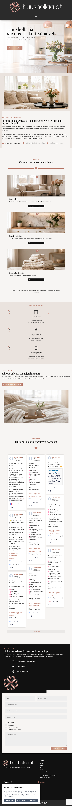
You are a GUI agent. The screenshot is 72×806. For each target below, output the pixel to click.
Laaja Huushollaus (12, 727)
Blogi (41, 767)
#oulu (20, 557)
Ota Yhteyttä (43, 772)
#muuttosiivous (13, 557)
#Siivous (19, 614)
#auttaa (20, 612)
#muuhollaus (13, 555)
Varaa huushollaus (15, 48)
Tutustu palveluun (35, 206)
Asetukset (33, 800)
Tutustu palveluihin (45, 48)
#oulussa (38, 496)
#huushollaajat (33, 493)
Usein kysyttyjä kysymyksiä (47, 775)
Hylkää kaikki (9, 800)
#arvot (39, 493)
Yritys (41, 769)
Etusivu (42, 763)
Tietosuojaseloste (45, 777)
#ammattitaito (33, 550)
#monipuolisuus (52, 531)
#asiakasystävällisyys (35, 495)
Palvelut (42, 765)
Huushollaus (10, 725)
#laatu (30, 605)
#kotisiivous (32, 496)
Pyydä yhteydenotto (58, 748)
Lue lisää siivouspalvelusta (12, 384)
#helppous (51, 594)
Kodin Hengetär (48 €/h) (14, 729)
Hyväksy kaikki (21, 800)
